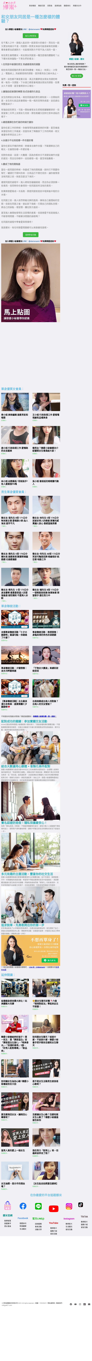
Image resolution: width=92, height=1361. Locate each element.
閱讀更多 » (4, 1006)
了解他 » (4, 526)
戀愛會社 (67, 6)
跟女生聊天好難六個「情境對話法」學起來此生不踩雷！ (45, 1004)
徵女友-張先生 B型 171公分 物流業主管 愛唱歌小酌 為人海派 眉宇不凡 (14, 521)
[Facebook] (71, 1304)
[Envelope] (89, 1304)
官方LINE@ (38, 1218)
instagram (69, 1218)
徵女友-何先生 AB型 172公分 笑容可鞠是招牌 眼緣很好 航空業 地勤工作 (46, 557)
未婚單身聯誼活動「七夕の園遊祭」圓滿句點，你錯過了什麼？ (14, 635)
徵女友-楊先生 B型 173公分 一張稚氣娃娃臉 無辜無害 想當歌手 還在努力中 (45, 593)
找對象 (49, 6)
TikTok (84, 1216)
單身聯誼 (32, 6)
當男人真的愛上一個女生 (13, 1150)
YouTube (53, 1223)
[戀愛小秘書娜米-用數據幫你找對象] (84, 1304)
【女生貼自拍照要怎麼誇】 (45, 1183)
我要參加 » (4, 640)
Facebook (23, 1218)
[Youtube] (75, 1304)
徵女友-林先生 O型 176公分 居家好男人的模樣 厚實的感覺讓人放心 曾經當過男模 (45, 521)
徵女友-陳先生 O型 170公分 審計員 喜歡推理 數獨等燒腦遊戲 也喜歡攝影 (14, 557)
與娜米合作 (77, 6)
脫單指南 (58, 6)
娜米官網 (7, 1215)
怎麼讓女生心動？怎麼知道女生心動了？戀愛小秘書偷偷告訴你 (45, 1117)
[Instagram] (80, 1304)
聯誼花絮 (41, 6)
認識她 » (4, 420)
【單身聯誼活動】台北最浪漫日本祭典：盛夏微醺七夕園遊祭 (14, 704)
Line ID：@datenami (37, 967)
